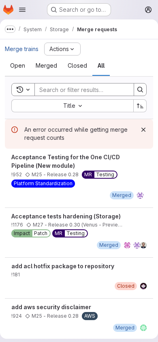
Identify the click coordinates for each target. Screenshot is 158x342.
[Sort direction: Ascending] (140, 105)
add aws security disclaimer (51, 307)
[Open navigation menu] (22, 9)
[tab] (17, 66)
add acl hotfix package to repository (62, 266)
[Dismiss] (143, 130)
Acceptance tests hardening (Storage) (66, 216)
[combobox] (72, 105)
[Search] (140, 89)
